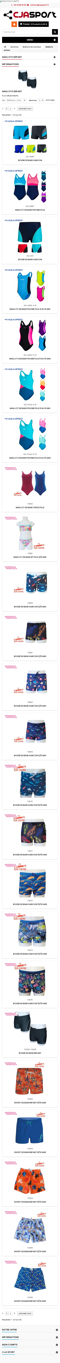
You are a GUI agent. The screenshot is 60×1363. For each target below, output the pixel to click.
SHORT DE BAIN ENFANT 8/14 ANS (30, 1103)
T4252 (30, 1148)
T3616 (30, 553)
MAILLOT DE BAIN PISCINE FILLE (30, 210)
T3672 (30, 900)
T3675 (30, 999)
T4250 (30, 1099)
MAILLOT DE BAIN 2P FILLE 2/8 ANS (30, 557)
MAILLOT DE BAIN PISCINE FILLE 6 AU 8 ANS (30, 408)
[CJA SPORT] (30, 15)
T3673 (30, 950)
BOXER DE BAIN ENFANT (30, 1053)
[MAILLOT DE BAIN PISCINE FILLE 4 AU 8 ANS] (30, 285)
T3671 (30, 851)
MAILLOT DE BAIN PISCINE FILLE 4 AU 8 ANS (30, 309)
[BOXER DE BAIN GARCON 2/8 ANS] (30, 582)
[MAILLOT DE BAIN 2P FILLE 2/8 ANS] (30, 533)
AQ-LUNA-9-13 (30, 355)
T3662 (30, 702)
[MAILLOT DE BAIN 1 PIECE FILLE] (30, 483)
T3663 (30, 751)
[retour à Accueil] (5, 47)
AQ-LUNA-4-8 (30, 305)
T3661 (30, 652)
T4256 (30, 1297)
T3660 (30, 603)
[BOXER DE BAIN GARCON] (30, 136)
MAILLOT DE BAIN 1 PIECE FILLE (30, 507)
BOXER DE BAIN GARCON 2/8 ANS (30, 607)
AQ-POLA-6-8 (30, 404)
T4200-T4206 (30, 1049)
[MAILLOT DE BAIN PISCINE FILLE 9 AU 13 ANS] (30, 334)
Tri (3, 100)
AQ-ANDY (30, 156)
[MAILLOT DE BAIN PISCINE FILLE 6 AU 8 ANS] (30, 384)
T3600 (30, 504)
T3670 (30, 801)
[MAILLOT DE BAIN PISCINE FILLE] (30, 186)
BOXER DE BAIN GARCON (30, 160)
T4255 (30, 1247)
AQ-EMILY (30, 206)
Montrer (33, 100)
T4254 (30, 1198)
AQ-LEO (30, 256)
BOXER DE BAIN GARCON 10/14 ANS (30, 805)
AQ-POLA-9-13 (30, 454)
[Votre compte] (14, 24)
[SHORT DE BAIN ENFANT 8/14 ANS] (30, 1078)
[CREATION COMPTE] (30, 1)
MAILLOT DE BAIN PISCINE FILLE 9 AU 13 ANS (30, 359)
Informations (10, 64)
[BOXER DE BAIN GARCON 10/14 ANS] (30, 781)
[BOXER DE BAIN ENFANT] (30, 1029)
